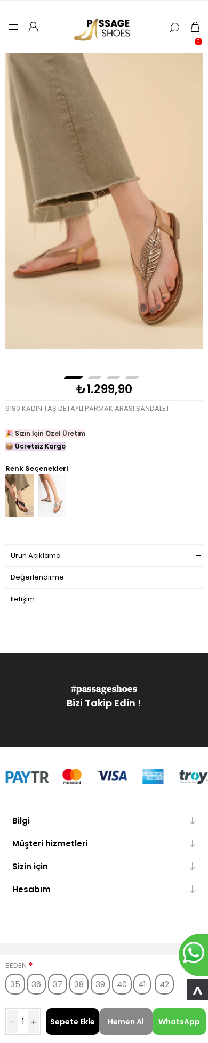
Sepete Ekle (72, 1021)
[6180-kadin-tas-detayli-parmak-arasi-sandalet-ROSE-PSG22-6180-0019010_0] (104, 201)
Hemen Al (126, 1021)
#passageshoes (104, 688)
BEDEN (16, 965)
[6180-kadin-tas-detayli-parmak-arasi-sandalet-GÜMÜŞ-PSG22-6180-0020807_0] (52, 514)
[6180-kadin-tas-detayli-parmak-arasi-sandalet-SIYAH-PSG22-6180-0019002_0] (19, 514)
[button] (73, 377)
